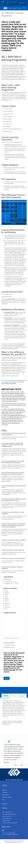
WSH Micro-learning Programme (11, 638)
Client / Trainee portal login (11, 2)
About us (4, 790)
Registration (21, 2)
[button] (24, 8)
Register (6, 678)
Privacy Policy (5, 795)
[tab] (5, 696)
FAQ (3, 799)
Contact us (4, 792)
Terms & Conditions (7, 797)
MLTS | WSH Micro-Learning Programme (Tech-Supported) (13, 381)
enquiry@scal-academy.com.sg (12, 834)
